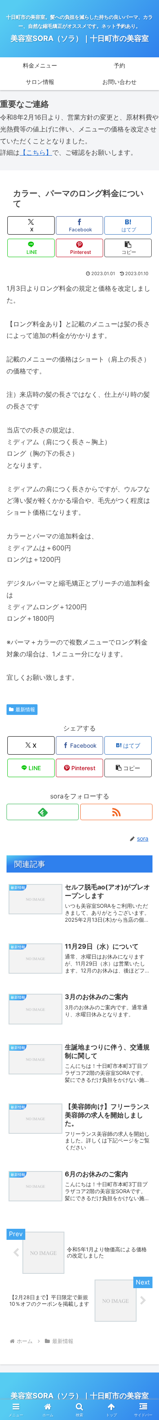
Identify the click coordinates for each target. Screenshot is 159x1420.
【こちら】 (36, 152)
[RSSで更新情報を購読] (116, 812)
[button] (128, 248)
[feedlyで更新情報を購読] (43, 812)
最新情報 (25, 709)
